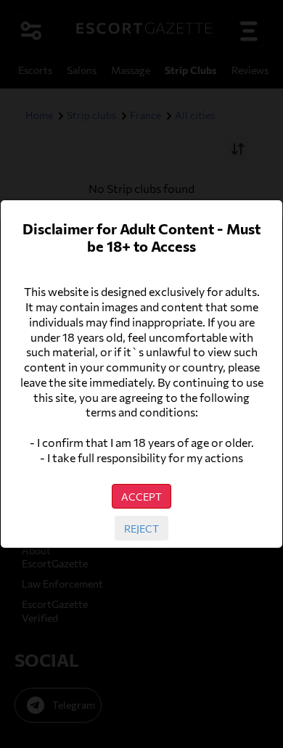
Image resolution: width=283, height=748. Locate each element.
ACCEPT (141, 496)
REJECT (141, 528)
